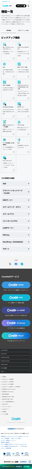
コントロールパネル (10, 221)
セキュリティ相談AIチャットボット (8, 440)
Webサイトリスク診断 (16, 438)
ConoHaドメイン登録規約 (8, 379)
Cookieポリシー (5, 409)
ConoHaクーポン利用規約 (8, 384)
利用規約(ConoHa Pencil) (7, 391)
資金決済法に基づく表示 (7, 399)
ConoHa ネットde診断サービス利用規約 (11, 386)
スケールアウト (8, 214)
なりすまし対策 (23, 446)
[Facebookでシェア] (16, 264)
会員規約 (4, 377)
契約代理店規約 (5, 394)
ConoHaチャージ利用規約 (8, 382)
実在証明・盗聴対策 (5, 442)
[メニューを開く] (28, 5)
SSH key (6, 235)
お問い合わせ (5, 404)
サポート (6, 249)
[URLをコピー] (22, 264)
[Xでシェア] (10, 264)
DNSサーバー (8, 200)
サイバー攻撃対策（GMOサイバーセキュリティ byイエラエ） (14, 444)
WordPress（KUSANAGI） (13, 242)
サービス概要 (5, 414)
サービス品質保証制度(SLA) (8, 401)
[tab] (8, 31)
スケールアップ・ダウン (12, 207)
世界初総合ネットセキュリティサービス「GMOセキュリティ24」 (15, 436)
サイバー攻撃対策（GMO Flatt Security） (9, 446)
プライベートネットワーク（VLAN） (12, 191)
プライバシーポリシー (7, 406)
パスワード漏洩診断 (5, 438)
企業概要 (4, 411)
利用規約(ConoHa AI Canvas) (8, 389)
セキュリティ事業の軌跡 (6, 448)
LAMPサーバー (8, 228)
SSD (4, 184)
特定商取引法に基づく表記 (8, 396)
